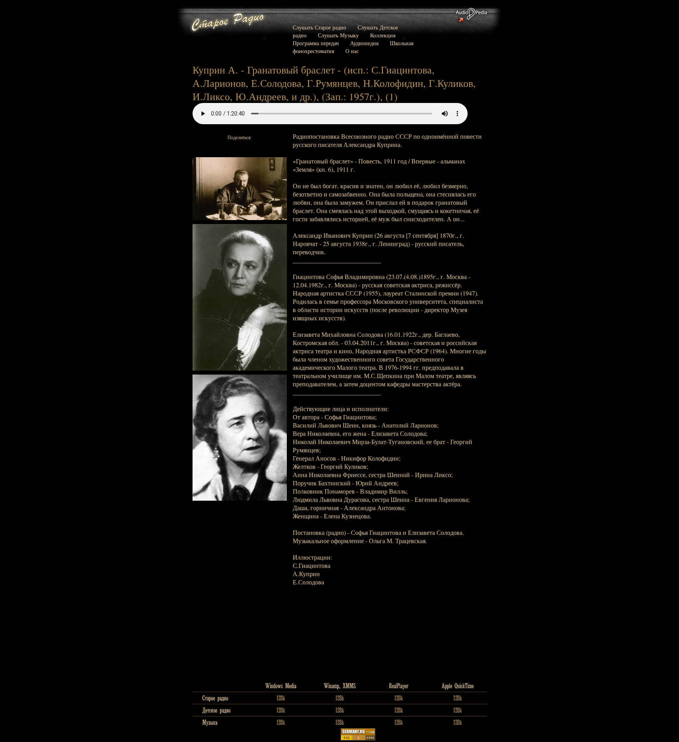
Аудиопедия (364, 43)
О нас (352, 51)
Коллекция (382, 35)
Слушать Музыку (338, 35)
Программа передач (316, 43)
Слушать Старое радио (319, 27)
